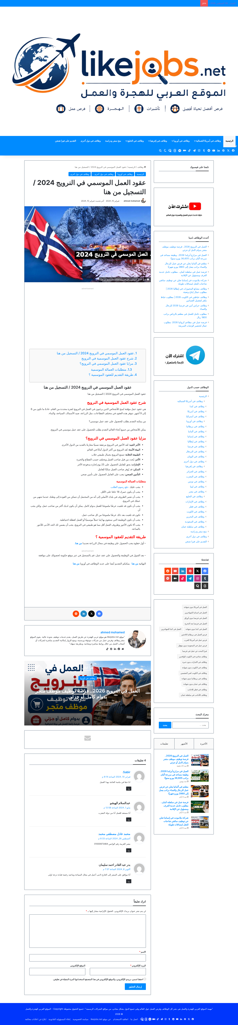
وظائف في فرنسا (196, 446)
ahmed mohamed (132, 201)
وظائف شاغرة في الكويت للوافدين (193, 656)
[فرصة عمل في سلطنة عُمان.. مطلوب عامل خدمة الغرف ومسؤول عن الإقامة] (200, 807)
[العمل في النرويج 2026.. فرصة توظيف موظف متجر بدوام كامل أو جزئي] (200, 760)
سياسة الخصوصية (80, 1019)
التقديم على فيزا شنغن (65, 140)
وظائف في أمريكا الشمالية (208, 140)
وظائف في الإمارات (195, 501)
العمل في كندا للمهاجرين (171, 629)
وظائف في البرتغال (195, 451)
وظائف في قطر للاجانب (197, 689)
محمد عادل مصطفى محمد (114, 834)
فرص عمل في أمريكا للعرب (195, 640)
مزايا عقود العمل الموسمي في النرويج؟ (106, 363)
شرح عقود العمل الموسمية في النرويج (107, 358)
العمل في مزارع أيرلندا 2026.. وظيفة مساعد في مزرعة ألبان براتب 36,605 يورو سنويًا (173, 774)
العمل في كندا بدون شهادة (196, 629)
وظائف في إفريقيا (158, 140)
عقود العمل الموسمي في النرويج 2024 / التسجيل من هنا (95, 353)
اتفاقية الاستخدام (120, 1019)
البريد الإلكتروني (138, 965)
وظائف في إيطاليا (196, 441)
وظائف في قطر (196, 506)
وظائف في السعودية (194, 521)
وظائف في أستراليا (195, 416)
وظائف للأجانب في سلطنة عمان (194, 695)
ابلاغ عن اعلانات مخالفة (35, 1019)
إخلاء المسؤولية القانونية (59, 1019)
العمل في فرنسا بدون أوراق (195, 618)
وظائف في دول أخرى (91, 140)
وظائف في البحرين (195, 516)
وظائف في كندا (197, 406)
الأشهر (184, 743)
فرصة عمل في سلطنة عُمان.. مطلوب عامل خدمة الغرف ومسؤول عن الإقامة (174, 805)
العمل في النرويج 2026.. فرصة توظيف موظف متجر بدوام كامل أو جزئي (87, 693)
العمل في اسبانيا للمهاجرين (196, 612)
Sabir (126, 772)
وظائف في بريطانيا (195, 426)
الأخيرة (203, 743)
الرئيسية (229, 140)
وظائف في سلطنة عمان (192, 526)
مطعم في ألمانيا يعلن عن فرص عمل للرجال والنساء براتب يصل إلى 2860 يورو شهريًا (173, 790)
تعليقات (164, 743)
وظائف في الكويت (195, 511)
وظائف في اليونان (195, 456)
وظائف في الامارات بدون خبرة (194, 662)
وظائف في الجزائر (195, 471)
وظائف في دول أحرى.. (103, 174)
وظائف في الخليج (135, 140)
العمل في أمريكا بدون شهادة (195, 607)
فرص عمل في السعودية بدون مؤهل (192, 645)
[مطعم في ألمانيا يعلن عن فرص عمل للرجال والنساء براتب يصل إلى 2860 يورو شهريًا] (200, 791)
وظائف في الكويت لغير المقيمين (194, 673)
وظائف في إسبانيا (195, 436)
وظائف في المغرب (195, 476)
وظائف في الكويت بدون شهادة (194, 667)
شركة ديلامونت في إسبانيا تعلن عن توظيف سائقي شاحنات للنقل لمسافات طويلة (173, 821)
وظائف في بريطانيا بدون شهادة (194, 678)
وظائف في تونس (196, 481)
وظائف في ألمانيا (196, 431)
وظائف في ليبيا (197, 486)
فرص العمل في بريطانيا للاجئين (194, 634)
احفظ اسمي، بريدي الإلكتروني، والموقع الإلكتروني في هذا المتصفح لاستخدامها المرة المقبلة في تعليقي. (98, 979)
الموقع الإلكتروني (77, 965)
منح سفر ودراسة (113, 140)
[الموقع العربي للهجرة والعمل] (119, 71)
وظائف (140, 167)
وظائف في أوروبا (182, 140)
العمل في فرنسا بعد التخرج (196, 623)
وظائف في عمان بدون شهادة (195, 684)
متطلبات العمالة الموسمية (108, 369)
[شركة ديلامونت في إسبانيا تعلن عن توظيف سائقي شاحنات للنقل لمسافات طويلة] (200, 822)
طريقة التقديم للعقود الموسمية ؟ (111, 375)
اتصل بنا (134, 1019)
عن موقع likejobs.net (101, 1019)
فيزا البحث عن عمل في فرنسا (194, 651)
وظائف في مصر (196, 491)
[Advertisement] (87, 313)
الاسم (142, 951)
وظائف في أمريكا (195, 411)
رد (129, 788)
